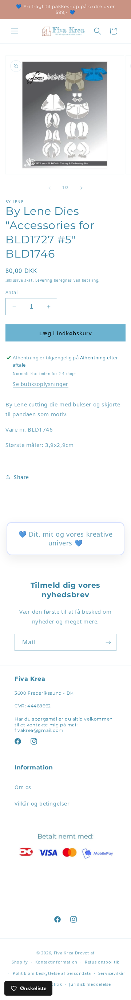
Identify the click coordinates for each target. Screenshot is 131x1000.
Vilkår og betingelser (42, 803)
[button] (15, 31)
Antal (11, 292)
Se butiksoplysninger (40, 384)
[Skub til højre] (82, 188)
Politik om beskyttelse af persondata (52, 973)
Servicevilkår (112, 973)
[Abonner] (108, 642)
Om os (23, 787)
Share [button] (21, 477)
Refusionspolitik (102, 962)
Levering (43, 280)
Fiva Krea (64, 952)
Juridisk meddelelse (90, 984)
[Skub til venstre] (49, 188)
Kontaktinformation (56, 962)
